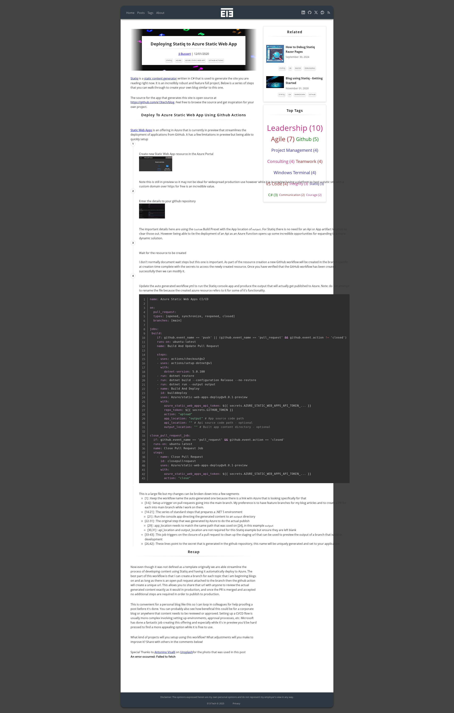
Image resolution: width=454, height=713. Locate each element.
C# (290, 68)
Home (130, 13)
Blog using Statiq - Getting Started (304, 80)
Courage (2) (314, 195)
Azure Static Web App (195, 60)
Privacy (236, 703)
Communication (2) (292, 195)
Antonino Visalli (164, 652)
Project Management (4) (294, 150)
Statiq (169, 60)
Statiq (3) (316, 183)
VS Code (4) (277, 184)
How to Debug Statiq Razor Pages (300, 49)
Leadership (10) (295, 128)
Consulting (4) (280, 161)
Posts (141, 13)
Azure (178, 60)
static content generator (160, 78)
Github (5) (307, 139)
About (160, 13)
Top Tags (295, 110)
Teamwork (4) (309, 161)
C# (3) (273, 194)
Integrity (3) (298, 183)
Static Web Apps (141, 130)
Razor (298, 68)
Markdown (300, 94)
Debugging (310, 68)
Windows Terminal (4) (295, 172)
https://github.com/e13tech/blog (152, 102)
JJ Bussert (185, 54)
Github (312, 94)
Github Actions (216, 60)
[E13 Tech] (329, 13)
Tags (150, 13)
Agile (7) (283, 139)
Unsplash (186, 652)
